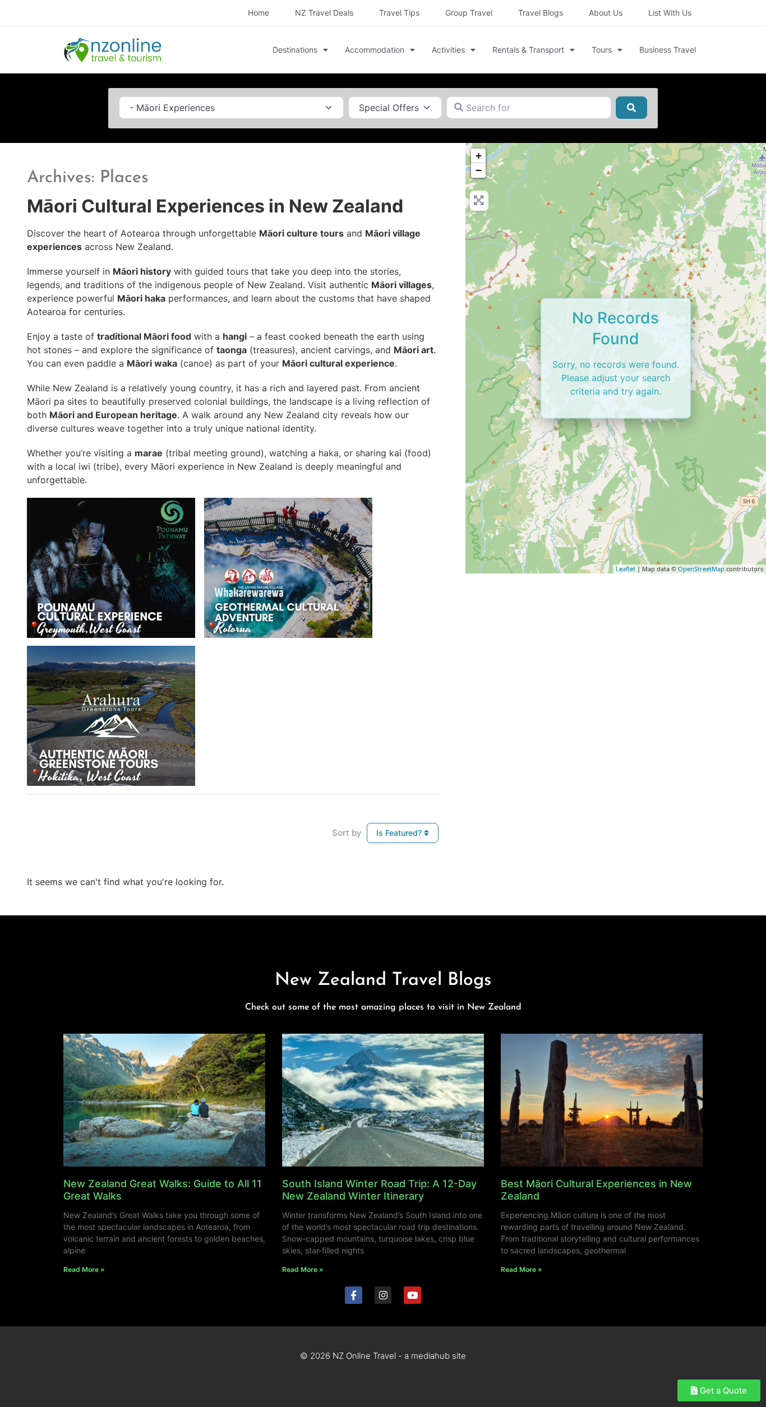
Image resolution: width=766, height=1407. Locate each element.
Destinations (295, 49)
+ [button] (479, 155)
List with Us (669, 12)
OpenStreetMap (701, 568)
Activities (448, 49)
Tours (602, 49)
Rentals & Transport (528, 49)
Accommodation (374, 49)
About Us (605, 12)
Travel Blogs (540, 12)
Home (258, 12)
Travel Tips (399, 12)
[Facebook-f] (353, 1295)
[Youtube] (412, 1295)
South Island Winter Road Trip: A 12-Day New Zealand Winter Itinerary (379, 1190)
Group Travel (468, 12)
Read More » (84, 1269)
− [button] (479, 170)
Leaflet (625, 568)
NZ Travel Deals (324, 12)
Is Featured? (400, 832)
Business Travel (667, 49)
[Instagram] (383, 1295)
